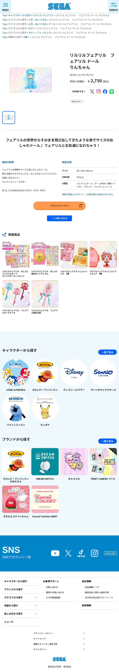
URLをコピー (77, 101)
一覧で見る (107, 352)
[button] (8, 117)
